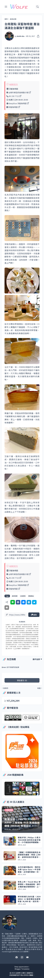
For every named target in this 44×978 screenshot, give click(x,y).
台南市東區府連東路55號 (18, 92)
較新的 (5, 688)
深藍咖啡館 (13, 107)
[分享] (37, 36)
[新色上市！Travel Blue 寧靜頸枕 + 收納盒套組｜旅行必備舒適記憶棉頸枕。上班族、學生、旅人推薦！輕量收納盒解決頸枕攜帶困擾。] (10, 885)
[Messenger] (23, 602)
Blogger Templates (22, 969)
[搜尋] (37, 7)
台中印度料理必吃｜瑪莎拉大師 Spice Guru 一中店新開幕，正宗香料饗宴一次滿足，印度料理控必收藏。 (29, 869)
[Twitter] (34, 602)
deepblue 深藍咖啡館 (17, 103)
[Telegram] (29, 602)
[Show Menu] (6, 7)
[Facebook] (18, 602)
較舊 (39, 688)
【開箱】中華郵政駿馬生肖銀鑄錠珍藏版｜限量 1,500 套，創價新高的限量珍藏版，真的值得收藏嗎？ (29, 854)
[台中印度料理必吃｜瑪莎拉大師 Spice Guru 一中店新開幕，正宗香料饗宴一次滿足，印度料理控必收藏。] (10, 870)
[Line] (12, 602)
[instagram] (22, 957)
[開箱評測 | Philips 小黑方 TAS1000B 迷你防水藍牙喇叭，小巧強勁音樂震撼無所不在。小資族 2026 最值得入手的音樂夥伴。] (10, 840)
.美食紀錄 (13, 19)
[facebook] (17, 957)
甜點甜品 (31, 596)
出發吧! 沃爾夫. (21, 973)
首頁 (6, 19)
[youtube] (27, 957)
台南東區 (23, 596)
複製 (35, 614)
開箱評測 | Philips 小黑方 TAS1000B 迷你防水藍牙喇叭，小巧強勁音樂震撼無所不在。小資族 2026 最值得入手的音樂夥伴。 (29, 840)
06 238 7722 (14, 96)
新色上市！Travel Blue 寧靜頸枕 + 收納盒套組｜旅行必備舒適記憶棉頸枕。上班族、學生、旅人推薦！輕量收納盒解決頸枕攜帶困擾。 (29, 884)
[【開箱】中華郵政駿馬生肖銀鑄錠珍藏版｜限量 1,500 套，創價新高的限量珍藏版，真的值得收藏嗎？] (10, 855)
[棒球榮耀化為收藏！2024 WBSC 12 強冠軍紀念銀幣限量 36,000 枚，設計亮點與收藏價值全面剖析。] (10, 900)
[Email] (7, 607)
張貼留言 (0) (22, 680)
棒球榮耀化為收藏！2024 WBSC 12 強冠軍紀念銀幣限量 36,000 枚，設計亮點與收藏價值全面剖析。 (29, 899)
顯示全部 (36, 659)
